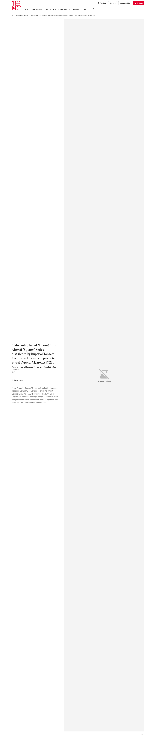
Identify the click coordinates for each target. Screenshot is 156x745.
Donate (113, 3)
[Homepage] (16, 5)
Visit (26, 9)
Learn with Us (64, 9)
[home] (13, 15)
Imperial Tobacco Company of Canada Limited (37, 367)
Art (54, 9)
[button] (142, 734)
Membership (125, 3)
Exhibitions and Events (41, 9)
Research (77, 9)
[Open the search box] (93, 9)
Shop (86, 9)
